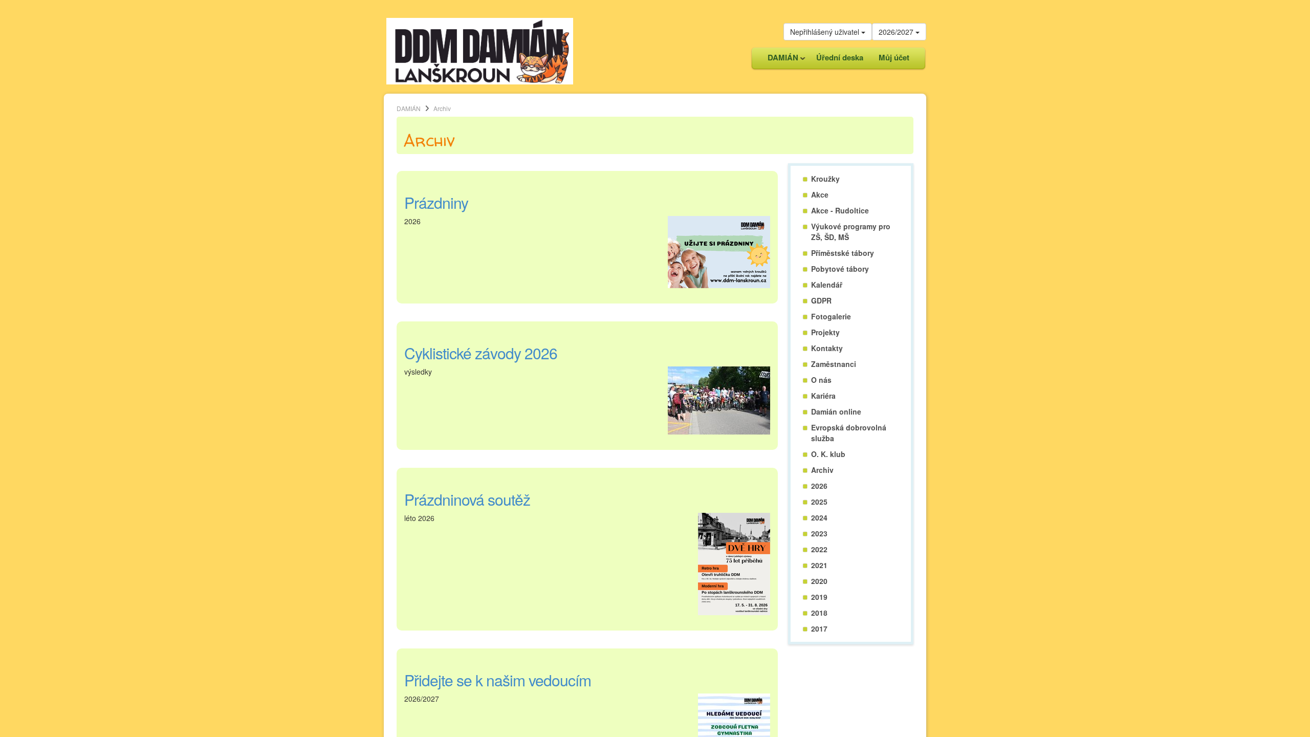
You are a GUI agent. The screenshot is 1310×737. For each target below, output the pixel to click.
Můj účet (894, 57)
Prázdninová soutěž (467, 499)
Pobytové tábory (840, 269)
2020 (819, 581)
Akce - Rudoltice (840, 210)
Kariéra (823, 396)
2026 (819, 486)
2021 (819, 565)
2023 (819, 533)
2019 (819, 597)
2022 (819, 549)
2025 (819, 501)
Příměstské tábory (842, 253)
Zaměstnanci (833, 364)
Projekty (825, 332)
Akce (819, 194)
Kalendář (826, 284)
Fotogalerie (831, 316)
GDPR (821, 300)
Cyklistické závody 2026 (480, 353)
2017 (819, 628)
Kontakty (827, 348)
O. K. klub (828, 454)
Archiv (822, 470)
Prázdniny (436, 202)
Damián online (836, 411)
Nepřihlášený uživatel (825, 32)
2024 (819, 517)
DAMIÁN (779, 60)
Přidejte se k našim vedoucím (497, 680)
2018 (819, 613)
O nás (821, 380)
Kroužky (825, 179)
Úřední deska (839, 57)
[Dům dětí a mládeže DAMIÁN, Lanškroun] (479, 50)
